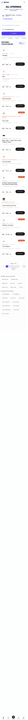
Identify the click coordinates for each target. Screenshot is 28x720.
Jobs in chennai (15, 302)
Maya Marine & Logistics (8, 202)
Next (13, 269)
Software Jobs (5, 279)
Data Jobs (20, 283)
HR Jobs (21, 287)
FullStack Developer (7, 225)
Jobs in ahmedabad (6, 309)
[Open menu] (24, 2)
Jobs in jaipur (16, 309)
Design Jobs (4, 283)
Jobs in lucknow (5, 313)
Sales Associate (6, 98)
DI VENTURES (5, 53)
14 (24, 266)
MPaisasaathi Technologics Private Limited (11, 117)
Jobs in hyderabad (6, 305)
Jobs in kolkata (16, 305)
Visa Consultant (6, 161)
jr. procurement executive (9, 205)
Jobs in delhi (4, 298)
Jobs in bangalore (6, 294)
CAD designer (6, 246)
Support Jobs (13, 287)
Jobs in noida (21, 298)
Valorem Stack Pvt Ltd (8, 96)
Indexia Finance (6, 74)
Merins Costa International (9, 159)
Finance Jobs (5, 287)
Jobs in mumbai (15, 294)
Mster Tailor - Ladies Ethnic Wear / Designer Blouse (12, 141)
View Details (20, 86)
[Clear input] (23, 29)
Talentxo (4, 180)
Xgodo (3, 223)
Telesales (4, 55)
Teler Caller (5, 121)
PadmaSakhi (5, 138)
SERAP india (5, 244)
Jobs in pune (13, 298)
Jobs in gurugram (5, 302)
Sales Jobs (12, 283)
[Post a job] (13, 717)
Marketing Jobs (14, 279)
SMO (3, 76)
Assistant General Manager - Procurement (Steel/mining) (10, 183)
